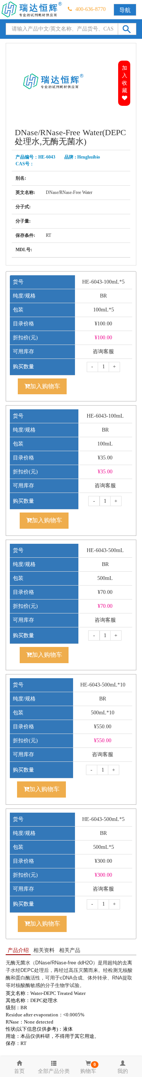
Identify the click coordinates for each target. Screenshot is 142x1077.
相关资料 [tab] (44, 950)
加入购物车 (45, 386)
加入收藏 (124, 79)
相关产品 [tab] (69, 950)
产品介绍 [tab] (18, 950)
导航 (125, 10)
